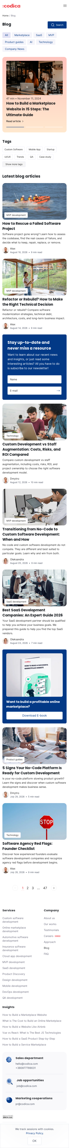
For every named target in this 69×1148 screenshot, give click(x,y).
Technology (46, 42)
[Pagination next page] (54, 888)
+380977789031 (26, 1067)
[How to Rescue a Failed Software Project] (34, 221)
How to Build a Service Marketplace (24, 1044)
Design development (14, 979)
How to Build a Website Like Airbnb (23, 1026)
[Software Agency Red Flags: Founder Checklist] (34, 841)
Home (5, 15)
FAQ (46, 953)
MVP (51, 35)
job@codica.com (27, 1086)
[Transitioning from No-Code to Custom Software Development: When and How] (34, 529)
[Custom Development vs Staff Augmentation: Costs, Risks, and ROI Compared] (34, 446)
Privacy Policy (34, 1133)
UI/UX (7, 156)
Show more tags (13, 164)
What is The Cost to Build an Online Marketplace (31, 1020)
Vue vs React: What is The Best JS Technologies (31, 1032)
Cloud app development (17, 956)
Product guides (14, 42)
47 (45, 888)
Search (59, 24)
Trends (20, 156)
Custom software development (12, 920)
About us (49, 918)
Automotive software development (15, 938)
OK (34, 1141)
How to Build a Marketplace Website (24, 1014)
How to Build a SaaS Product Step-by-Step (28, 1038)
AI (31, 42)
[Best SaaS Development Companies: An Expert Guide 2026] (34, 609)
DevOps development (15, 991)
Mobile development (14, 985)
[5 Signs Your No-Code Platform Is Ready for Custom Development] (34, 765)
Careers (48, 936)
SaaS (39, 35)
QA (31, 156)
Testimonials (51, 930)
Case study (45, 156)
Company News (14, 49)
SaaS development (13, 968)
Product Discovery (13, 974)
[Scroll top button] (62, 1128)
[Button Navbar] (65, 6)
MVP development (13, 962)
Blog (46, 947)
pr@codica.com (25, 1104)
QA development (12, 997)
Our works (50, 924)
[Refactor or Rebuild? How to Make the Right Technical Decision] (34, 296)
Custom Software (13, 149)
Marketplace (22, 35)
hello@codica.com (27, 1063)
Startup (51, 149)
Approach (50, 942)
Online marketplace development (14, 929)
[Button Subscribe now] (58, 391)
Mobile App (35, 149)
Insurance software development (14, 948)
